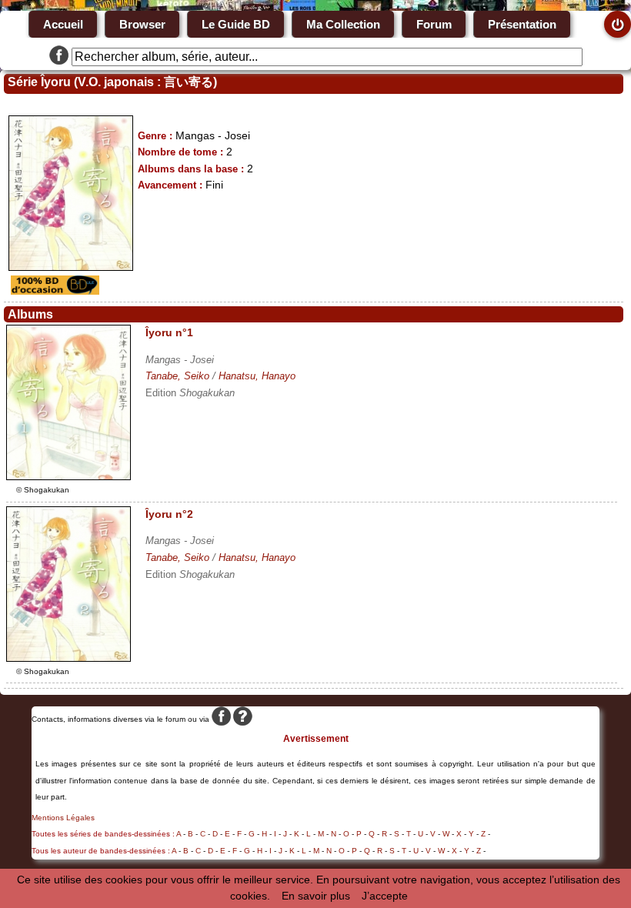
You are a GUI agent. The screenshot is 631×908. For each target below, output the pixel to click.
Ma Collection (343, 24)
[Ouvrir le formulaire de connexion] (617, 24)
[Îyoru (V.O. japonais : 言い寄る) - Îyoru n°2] (68, 658)
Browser (142, 24)
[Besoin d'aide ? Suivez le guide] (242, 719)
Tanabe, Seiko (177, 376)
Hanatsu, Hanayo (257, 376)
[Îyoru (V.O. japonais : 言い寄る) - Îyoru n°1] (68, 476)
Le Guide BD (236, 24)
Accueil (63, 24)
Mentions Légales (63, 817)
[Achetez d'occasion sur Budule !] (53, 291)
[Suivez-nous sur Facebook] (58, 57)
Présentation (522, 24)
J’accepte (385, 896)
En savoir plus (316, 896)
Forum (434, 24)
